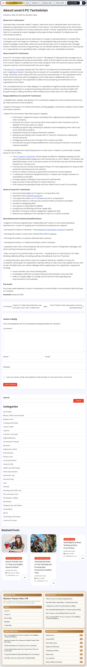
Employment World (10, 449)
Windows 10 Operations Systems (50, 229)
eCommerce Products (11, 442)
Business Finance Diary (14, 3)
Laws (5, 483)
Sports (5, 513)
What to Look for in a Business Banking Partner (59, 599)
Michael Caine (31, 15)
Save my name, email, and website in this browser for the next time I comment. (39, 377)
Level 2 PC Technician (16, 69)
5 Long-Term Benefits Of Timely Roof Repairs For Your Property (22, 654)
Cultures (6, 431)
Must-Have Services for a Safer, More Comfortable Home (19, 658)
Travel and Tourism (10, 520)
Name (6, 356)
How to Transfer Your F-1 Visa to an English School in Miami (14, 564)
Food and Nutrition (9, 461)
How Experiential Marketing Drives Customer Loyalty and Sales (63, 609)
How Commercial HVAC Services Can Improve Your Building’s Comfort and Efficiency (63, 617)
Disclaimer (7, 622)
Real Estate (7, 502)
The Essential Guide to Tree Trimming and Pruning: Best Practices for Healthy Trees (43, 567)
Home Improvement (10, 472)
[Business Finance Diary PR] (3, 3)
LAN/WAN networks (34, 196)
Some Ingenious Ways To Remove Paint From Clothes (72, 545)
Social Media (7, 509)
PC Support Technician (25, 156)
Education (6, 446)
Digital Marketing (9, 438)
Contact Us (35, 3)
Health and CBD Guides (11, 468)
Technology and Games (11, 517)
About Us (7, 611)
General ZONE (72, 3)
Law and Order (8, 479)
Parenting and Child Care (12, 491)
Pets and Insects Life (10, 494)
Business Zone (47, 3)
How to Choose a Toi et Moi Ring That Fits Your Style (60, 613)
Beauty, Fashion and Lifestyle (13, 416)
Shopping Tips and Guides (12, 505)
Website (6, 367)
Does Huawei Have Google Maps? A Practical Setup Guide (62, 602)
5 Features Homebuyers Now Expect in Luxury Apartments (20, 645)
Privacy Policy (8, 618)
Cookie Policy (8, 625)
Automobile (7, 412)
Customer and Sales (10, 434)
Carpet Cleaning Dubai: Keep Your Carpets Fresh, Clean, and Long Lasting (21, 650)
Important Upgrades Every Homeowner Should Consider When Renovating (21, 641)
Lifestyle (6, 487)
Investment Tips (9, 475)
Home (27, 3)
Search (6, 397)
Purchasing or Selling (10, 498)
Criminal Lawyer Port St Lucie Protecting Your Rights (61, 606)
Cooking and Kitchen (10, 423)
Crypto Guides (8, 427)
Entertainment (8, 453)
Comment (8, 328)
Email (48, 356)
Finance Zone (60, 3)
